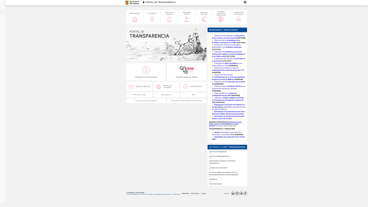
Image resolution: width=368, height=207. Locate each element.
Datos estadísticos (166, 94)
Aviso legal (195, 193)
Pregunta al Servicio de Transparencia (146, 100)
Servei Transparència (132, 194)
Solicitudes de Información (146, 77)
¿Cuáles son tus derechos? (218, 168)
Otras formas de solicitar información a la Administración (186, 100)
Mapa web (185, 193)
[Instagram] (237, 193)
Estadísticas (213, 179)
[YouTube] (233, 193)
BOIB (193, 94)
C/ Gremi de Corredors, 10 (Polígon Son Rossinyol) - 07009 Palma (160, 194)
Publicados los (228, 54)
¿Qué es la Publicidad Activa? (219, 156)
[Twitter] (241, 193)
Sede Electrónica (196, 86)
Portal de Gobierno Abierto (187, 77)
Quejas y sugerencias (143, 86)
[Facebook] (245, 193)
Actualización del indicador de (228, 77)
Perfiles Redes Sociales (139, 94)
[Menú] (245, 2)
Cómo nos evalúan (215, 184)
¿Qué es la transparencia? (218, 151)
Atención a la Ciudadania (167, 86)
